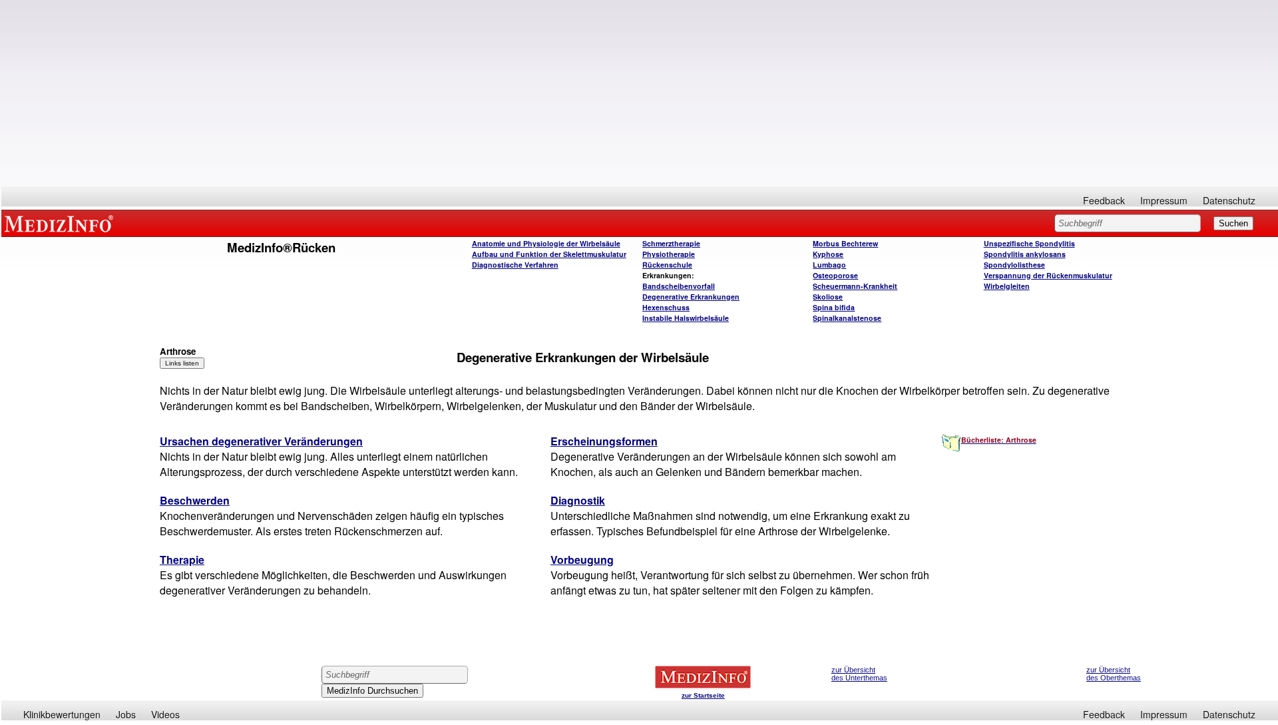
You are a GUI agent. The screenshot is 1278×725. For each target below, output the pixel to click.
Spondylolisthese (1014, 265)
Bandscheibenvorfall (678, 286)
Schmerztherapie (671, 243)
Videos (165, 714)
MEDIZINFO (61, 223)
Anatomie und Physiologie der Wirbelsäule (546, 243)
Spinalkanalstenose (847, 318)
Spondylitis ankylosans (1025, 254)
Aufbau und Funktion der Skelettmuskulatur (549, 254)
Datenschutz (1229, 200)
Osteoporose (835, 275)
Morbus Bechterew (845, 243)
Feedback (1104, 200)
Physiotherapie (668, 254)
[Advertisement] (639, 93)
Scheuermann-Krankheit (855, 286)
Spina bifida (834, 307)
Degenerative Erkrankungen (691, 297)
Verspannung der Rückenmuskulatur (1048, 275)
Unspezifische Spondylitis (1029, 243)
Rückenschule (667, 265)
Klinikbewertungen (62, 714)
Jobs (126, 714)
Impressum (1163, 200)
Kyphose (828, 254)
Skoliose (828, 297)
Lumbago (829, 265)
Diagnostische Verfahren (515, 265)
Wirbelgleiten (1007, 286)
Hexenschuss (666, 307)
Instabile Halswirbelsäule (685, 318)
